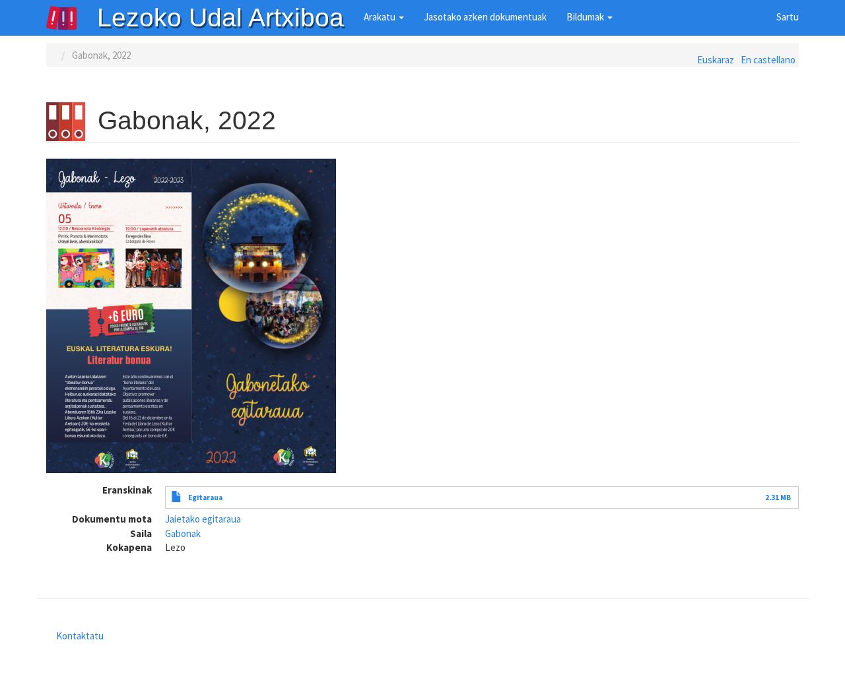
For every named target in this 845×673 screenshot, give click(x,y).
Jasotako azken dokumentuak (485, 17)
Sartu (787, 17)
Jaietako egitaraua (203, 519)
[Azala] (71, 18)
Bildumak (586, 17)
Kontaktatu (80, 635)
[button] (191, 314)
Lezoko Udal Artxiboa (220, 17)
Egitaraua (205, 497)
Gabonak (183, 533)
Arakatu (380, 17)
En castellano (768, 59)
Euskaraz (715, 59)
